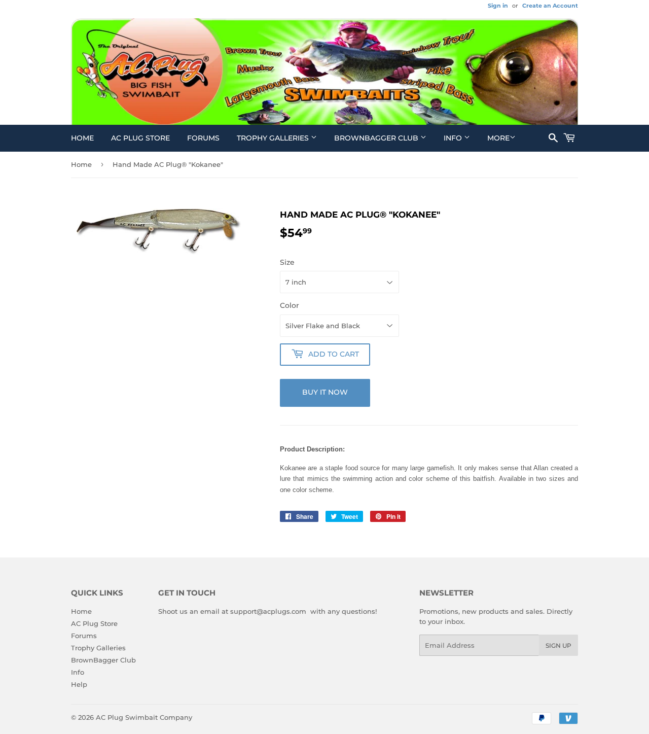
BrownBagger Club (377, 138)
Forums (203, 138)
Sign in (498, 5)
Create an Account (550, 5)
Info (454, 138)
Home (82, 138)
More (498, 138)
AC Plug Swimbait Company (144, 717)
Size (287, 262)
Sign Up (558, 645)
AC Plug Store (140, 138)
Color (289, 305)
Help (79, 684)
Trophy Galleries (274, 138)
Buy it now (325, 392)
